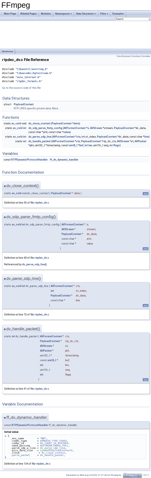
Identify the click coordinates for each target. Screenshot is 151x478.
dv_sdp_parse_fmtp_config (45, 128)
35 (25, 202)
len (90, 145)
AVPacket (140, 141)
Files (103, 13)
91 (25, 388)
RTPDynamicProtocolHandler (29, 159)
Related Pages (28, 13)
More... (56, 108)
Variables (146, 56)
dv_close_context (39, 123)
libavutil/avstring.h (31, 69)
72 (25, 314)
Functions (136, 56)
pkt (32, 145)
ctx (78, 136)
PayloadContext (24, 104)
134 (26, 463)
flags (116, 145)
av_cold (16, 123)
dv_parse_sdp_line (39, 136)
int (24, 128)
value (66, 132)
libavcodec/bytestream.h (34, 73)
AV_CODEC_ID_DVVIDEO (54, 443)
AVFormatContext (75, 128)
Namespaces (62, 13)
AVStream (96, 128)
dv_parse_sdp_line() (34, 264)
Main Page (10, 13)
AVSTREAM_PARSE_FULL (54, 445)
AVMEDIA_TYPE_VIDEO (53, 440)
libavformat (7, 51)
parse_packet (21, 455)
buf (81, 145)
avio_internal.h (28, 77)
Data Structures (85, 13)
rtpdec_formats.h (29, 81)
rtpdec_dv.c (41, 202)
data (76, 123)
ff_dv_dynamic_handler (64, 159)
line (146, 136)
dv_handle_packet (39, 141)
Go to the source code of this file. (21, 87)
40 (25, 257)
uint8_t (73, 145)
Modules (46, 13)
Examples (118, 13)
